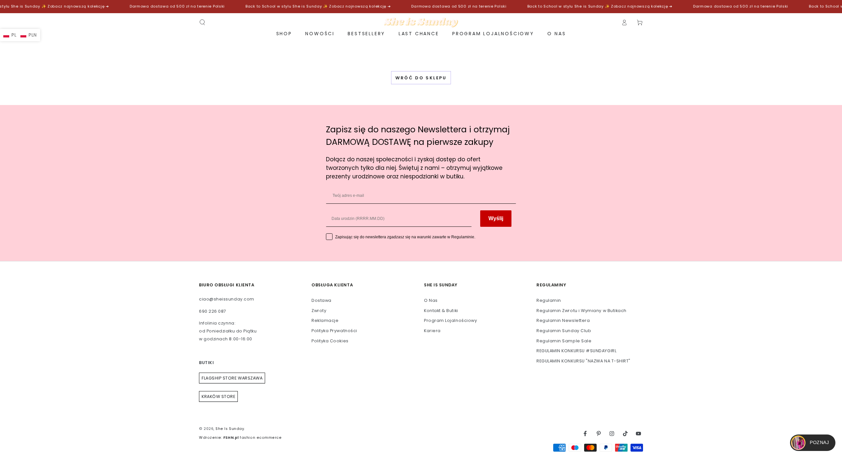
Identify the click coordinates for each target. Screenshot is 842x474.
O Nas (431, 300)
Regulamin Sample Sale (563, 341)
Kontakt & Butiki (441, 310)
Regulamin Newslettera (563, 320)
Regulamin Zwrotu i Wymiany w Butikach (581, 310)
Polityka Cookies (330, 341)
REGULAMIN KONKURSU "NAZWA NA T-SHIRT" (583, 361)
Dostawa (321, 300)
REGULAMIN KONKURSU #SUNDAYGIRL (576, 351)
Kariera (432, 330)
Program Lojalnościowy (450, 320)
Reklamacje (324, 320)
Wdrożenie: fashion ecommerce (240, 437)
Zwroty (318, 310)
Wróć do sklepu (420, 78)
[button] (202, 22)
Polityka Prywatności (334, 330)
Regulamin (548, 300)
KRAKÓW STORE (218, 396)
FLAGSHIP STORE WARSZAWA (232, 378)
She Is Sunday (229, 428)
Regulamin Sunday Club (563, 330)
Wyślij (495, 218)
